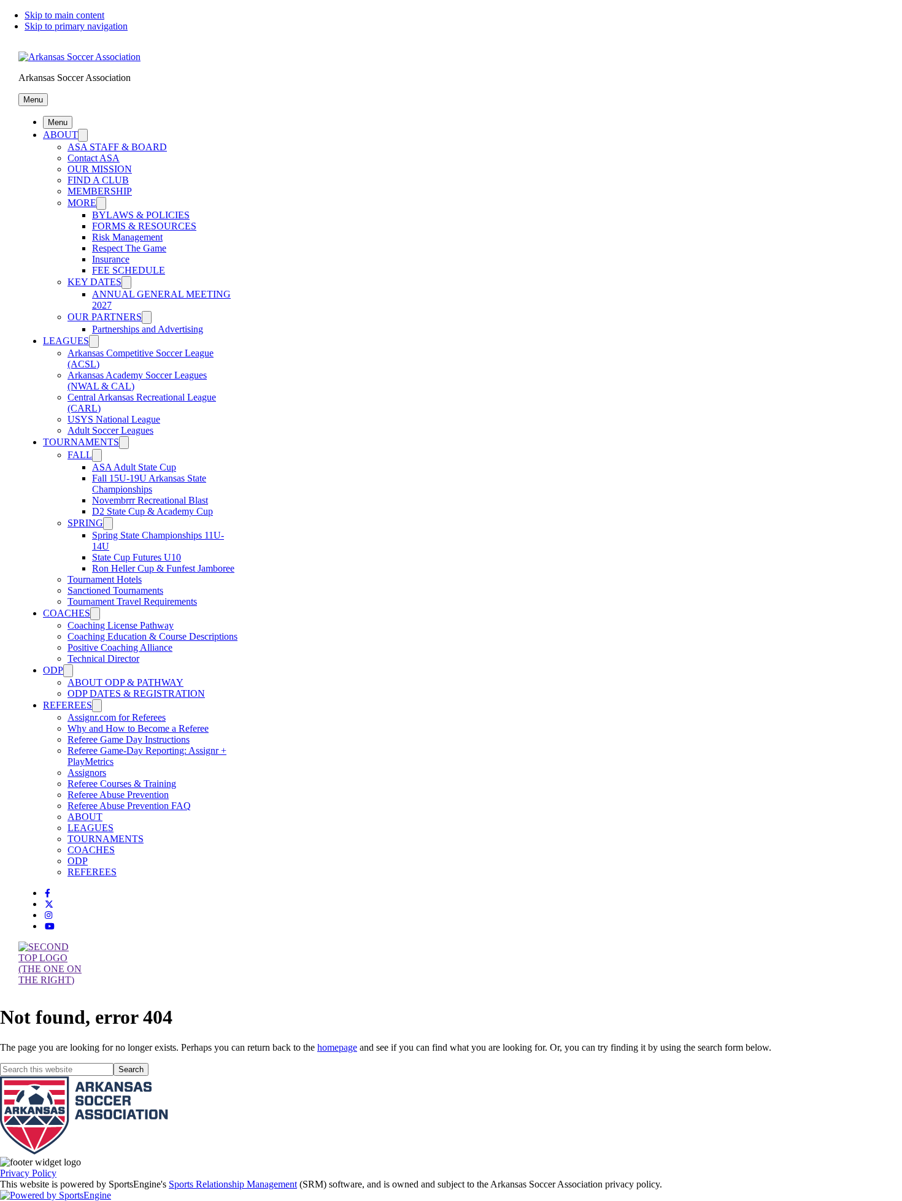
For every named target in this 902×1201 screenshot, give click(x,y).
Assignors (86, 772)
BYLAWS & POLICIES (141, 215)
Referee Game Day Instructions (128, 739)
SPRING (85, 523)
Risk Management (127, 237)
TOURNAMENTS (81, 442)
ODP (53, 670)
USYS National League (113, 419)
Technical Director (103, 658)
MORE (81, 203)
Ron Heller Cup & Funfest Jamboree (163, 568)
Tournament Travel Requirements (132, 601)
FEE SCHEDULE (128, 270)
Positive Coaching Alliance (119, 647)
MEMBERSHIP (99, 191)
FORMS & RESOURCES (144, 226)
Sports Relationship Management (233, 1184)
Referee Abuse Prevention (118, 794)
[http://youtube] (50, 926)
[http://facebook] (47, 893)
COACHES (66, 613)
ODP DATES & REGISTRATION (136, 693)
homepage (337, 1047)
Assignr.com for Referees (116, 717)
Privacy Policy (28, 1173)
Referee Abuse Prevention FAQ (129, 805)
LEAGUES (66, 341)
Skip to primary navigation (76, 26)
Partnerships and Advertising (147, 329)
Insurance (110, 259)
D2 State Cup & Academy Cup (152, 511)
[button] (33, 99)
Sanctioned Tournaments (115, 590)
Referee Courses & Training (121, 783)
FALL (79, 455)
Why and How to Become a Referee (138, 728)
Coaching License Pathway (120, 625)
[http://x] (49, 904)
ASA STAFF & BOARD (117, 147)
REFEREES (67, 705)
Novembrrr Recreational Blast (150, 500)
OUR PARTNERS (104, 317)
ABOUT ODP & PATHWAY (125, 682)
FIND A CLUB (98, 180)
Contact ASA (93, 158)
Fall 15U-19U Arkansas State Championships (149, 483)
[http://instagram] (48, 915)
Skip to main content (64, 15)
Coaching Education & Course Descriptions (152, 636)
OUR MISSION (99, 169)
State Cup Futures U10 (136, 557)
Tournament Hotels (104, 579)
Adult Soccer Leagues (110, 430)
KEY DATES (94, 282)
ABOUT (60, 134)
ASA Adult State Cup (134, 467)
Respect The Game (129, 248)
